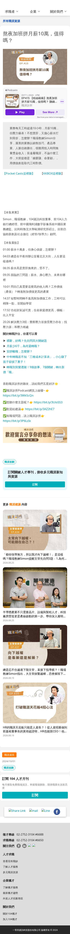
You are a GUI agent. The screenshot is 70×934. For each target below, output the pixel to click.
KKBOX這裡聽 (52, 173)
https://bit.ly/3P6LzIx (17, 421)
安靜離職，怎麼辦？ (19, 351)
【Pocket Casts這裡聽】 (19, 173)
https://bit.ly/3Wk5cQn (18, 395)
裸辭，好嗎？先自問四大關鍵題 (27, 341)
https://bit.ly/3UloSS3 (48, 402)
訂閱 (35, 795)
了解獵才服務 (10, 887)
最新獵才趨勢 (10, 893)
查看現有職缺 (10, 861)
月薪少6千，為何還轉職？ (23, 346)
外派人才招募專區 (13, 898)
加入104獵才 (10, 919)
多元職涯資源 (10, 872)
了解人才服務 (10, 866)
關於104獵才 (10, 913)
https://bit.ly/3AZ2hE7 (39, 409)
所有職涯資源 (11, 21)
